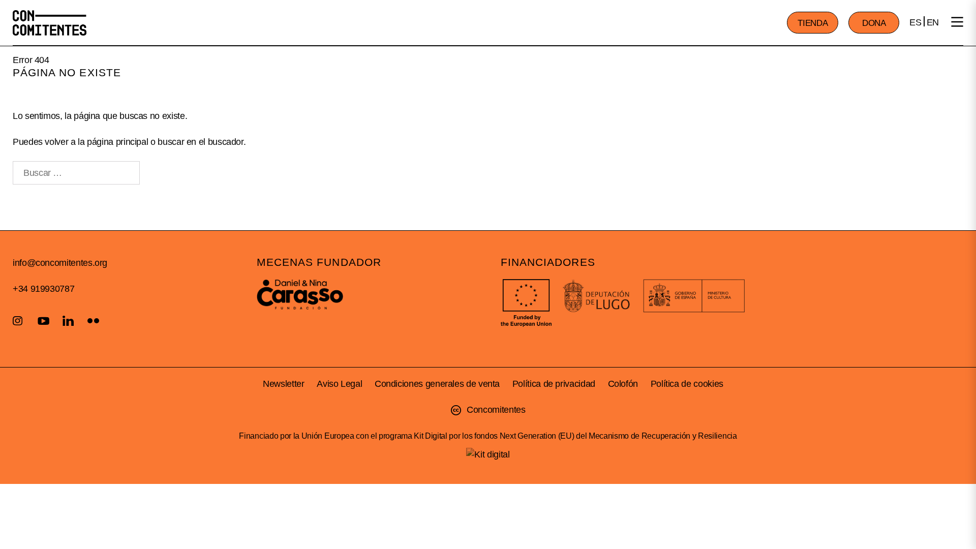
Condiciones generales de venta (437, 384)
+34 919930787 (43, 289)
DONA (874, 23)
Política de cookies (687, 384)
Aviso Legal (339, 384)
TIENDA (813, 23)
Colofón (623, 384)
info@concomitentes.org (60, 263)
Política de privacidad (553, 384)
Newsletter (283, 384)
